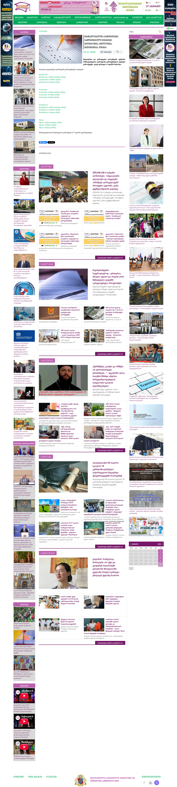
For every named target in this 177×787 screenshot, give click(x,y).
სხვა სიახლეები (154, 17)
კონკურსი (154, 22)
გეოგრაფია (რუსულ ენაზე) (49, 82)
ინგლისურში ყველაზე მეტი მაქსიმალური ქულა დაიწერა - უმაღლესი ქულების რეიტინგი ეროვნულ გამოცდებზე (146, 511)
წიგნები (137, 22)
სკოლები (45, 17)
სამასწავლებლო (62, 17)
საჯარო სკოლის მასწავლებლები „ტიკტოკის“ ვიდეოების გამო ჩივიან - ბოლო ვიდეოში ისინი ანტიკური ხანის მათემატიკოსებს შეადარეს (145, 208)
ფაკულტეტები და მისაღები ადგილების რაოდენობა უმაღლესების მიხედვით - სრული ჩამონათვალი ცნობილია (23, 517)
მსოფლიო (137, 17)
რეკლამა (51, 776)
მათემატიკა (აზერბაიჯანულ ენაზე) (52, 107)
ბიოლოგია (43, 90)
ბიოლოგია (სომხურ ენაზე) (49, 95)
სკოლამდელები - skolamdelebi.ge (111, 17)
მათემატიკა (44, 105)
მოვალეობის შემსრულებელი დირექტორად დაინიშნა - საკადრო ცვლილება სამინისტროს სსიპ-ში (144, 275)
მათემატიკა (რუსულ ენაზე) (49, 112)
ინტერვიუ (61, 22)
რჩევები (120, 22)
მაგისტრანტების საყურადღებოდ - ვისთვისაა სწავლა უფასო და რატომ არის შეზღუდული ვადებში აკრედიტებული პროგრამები (24, 54)
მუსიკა (41, 120)
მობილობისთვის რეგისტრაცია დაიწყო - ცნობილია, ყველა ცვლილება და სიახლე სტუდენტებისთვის (142, 366)
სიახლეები (32, 17)
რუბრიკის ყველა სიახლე (110, 258)
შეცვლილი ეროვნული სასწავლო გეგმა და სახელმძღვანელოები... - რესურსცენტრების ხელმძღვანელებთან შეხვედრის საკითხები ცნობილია (22, 349)
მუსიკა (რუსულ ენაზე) (47, 127)
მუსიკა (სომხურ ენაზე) (47, 125)
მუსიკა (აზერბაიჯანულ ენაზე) (50, 122)
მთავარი (19, 17)
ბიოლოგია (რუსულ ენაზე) (49, 97)
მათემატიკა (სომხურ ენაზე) (49, 110)
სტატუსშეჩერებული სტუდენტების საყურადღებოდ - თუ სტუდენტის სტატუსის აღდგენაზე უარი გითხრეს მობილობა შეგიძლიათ (146, 484)
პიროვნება (41, 22)
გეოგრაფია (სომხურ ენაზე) (50, 79)
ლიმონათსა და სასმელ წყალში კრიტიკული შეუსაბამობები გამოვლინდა (24, 324)
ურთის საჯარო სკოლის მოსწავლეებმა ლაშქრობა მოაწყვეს (22, 626)
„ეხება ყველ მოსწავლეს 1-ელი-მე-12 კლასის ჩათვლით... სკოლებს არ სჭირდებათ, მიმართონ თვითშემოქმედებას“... (24, 273)
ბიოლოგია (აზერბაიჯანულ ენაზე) (52, 92)
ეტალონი (22, 22)
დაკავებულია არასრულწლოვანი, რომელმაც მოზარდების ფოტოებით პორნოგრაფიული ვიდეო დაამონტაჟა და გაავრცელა (24, 378)
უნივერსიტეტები (83, 17)
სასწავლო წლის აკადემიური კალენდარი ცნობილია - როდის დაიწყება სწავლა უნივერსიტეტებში (143, 338)
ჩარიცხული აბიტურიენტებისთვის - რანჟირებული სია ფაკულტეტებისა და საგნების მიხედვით (23, 191)
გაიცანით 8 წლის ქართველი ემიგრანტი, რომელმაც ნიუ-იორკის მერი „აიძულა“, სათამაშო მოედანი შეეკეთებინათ (145, 241)
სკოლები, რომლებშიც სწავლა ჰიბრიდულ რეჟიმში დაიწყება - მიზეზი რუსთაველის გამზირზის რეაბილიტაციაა (146, 176)
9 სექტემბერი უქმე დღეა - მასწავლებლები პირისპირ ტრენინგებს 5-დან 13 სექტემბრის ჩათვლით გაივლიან (143, 398)
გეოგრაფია (43, 74)
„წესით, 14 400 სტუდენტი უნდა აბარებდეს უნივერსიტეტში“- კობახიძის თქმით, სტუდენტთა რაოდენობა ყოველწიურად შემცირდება (24, 463)
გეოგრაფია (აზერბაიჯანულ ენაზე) (52, 77)
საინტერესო (82, 22)
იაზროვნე (103, 22)
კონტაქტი (18, 776)
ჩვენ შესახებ (35, 776)
